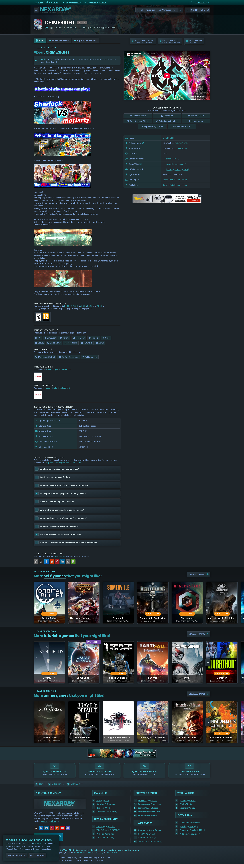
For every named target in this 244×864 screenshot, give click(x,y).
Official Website (139, 116)
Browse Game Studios (148, 808)
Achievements (91, 357)
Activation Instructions (168, 121)
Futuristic (88, 343)
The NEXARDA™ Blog (105, 826)
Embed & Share (183, 126)
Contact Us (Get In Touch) (149, 830)
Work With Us (186, 804)
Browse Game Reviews (148, 815)
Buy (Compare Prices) (86, 40)
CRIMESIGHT (59, 556)
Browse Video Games (147, 800)
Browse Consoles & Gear (149, 812)
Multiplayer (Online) (46, 357)
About (41, 40)
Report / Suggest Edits (153, 126)
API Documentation (188, 834)
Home (42, 784)
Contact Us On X (145, 838)
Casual (41, 343)
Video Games (58, 784)
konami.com (171, 159)
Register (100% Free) (105, 808)
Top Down (80, 338)
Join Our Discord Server (149, 841)
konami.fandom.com (174, 164)
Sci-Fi (107, 338)
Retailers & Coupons (105, 804)
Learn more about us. (50, 821)
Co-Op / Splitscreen (70, 357)
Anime (101, 343)
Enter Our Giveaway (105, 838)
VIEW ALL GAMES (197, 574)
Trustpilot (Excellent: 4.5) (191, 830)
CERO (89, 306)
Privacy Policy (97, 852)
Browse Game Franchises (149, 804)
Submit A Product (187, 800)
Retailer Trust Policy (189, 826)
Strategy (95, 338)
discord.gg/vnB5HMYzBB (177, 169)
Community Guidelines (190, 822)
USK (82, 306)
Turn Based (72, 343)
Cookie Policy (111, 852)
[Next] (207, 603)
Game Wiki (168, 116)
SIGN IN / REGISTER (200, 10)
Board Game (55, 343)
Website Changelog (105, 834)
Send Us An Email (146, 834)
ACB (99, 306)
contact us (76, 463)
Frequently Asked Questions (57, 463)
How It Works (102, 800)
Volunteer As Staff (188, 808)
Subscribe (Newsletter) (106, 812)
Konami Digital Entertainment (58, 369)
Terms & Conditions (82, 852)
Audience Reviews (60, 40)
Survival (65, 338)
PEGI (74, 306)
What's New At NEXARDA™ (108, 830)
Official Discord (197, 116)
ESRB (66, 306)
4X (39, 338)
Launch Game (197, 121)
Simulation (51, 338)
